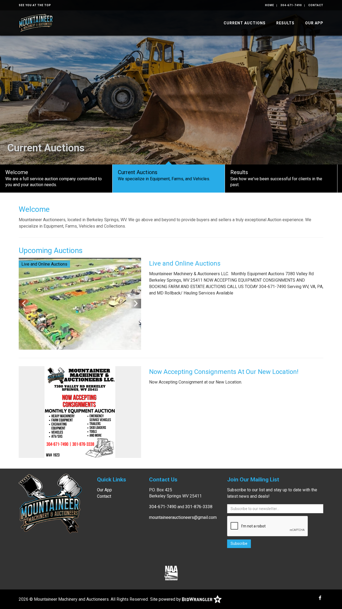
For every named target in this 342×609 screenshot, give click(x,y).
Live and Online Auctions (184, 263)
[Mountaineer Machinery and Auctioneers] (36, 22)
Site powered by (166, 599)
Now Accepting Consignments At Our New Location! (223, 372)
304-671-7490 (291, 5)
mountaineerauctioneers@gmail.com (183, 517)
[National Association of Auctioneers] (171, 573)
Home (269, 5)
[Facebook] (320, 597)
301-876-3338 (198, 506)
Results (285, 23)
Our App (314, 23)
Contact (315, 5)
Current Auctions (245, 23)
